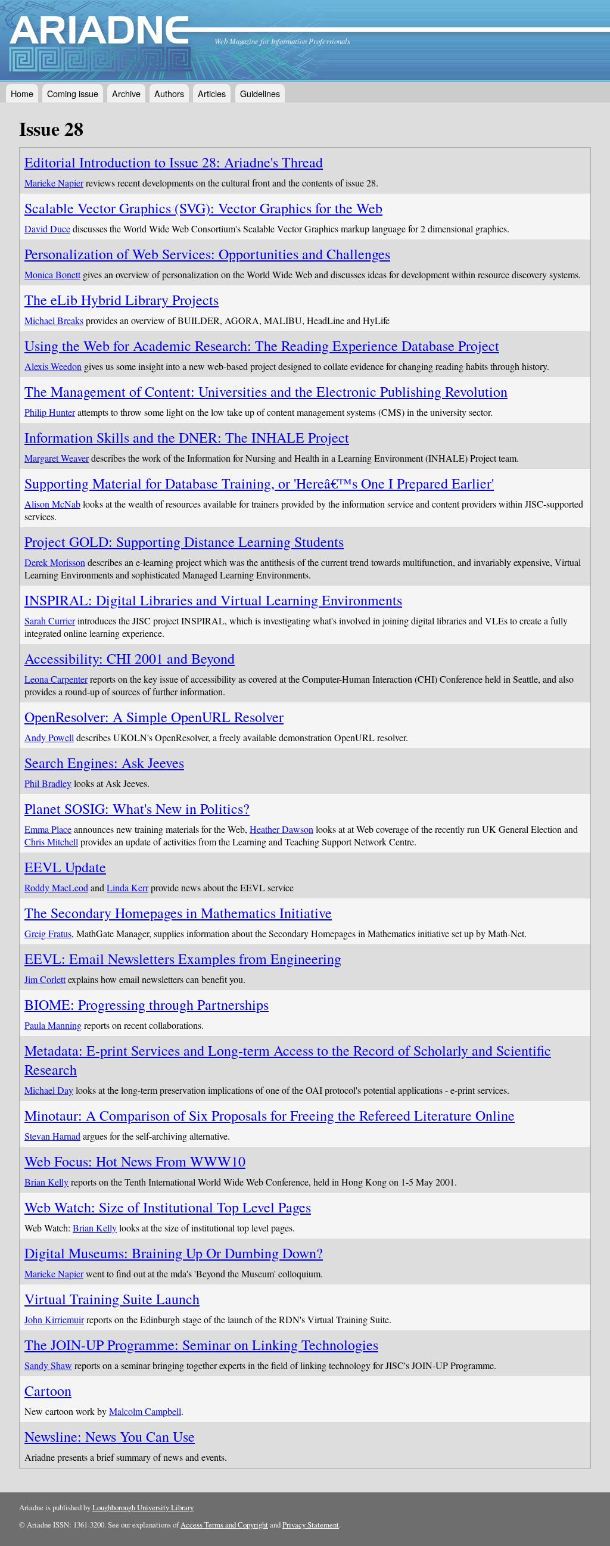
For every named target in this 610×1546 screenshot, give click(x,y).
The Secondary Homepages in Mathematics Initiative (178, 912)
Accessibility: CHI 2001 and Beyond (129, 658)
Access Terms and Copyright (224, 1524)
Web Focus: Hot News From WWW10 (134, 1161)
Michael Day (48, 1090)
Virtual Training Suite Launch (112, 1298)
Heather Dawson (281, 829)
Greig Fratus (47, 933)
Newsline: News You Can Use (109, 1436)
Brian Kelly (46, 1181)
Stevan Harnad (52, 1136)
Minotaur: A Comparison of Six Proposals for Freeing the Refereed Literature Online (269, 1115)
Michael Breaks (53, 320)
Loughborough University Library (143, 1507)
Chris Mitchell (51, 841)
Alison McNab (52, 503)
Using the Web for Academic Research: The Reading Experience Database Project (261, 345)
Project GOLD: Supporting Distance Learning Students (184, 541)
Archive (126, 93)
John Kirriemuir (54, 1319)
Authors (169, 93)
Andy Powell (49, 737)
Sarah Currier (49, 620)
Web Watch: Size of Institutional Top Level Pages (167, 1207)
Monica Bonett (52, 274)
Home (22, 93)
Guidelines (260, 93)
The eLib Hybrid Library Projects (121, 299)
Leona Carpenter (56, 679)
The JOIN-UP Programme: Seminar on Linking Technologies (201, 1344)
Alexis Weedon (53, 366)
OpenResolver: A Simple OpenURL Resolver (154, 716)
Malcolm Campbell (145, 1411)
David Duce (47, 228)
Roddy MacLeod (56, 887)
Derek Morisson (54, 562)
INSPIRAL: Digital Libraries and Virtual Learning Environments (213, 599)
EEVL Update (65, 866)
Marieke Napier (53, 182)
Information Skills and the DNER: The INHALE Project (186, 437)
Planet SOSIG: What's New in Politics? (137, 808)
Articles (212, 93)
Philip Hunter (49, 412)
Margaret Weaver (56, 458)
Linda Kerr (127, 887)
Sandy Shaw (48, 1365)
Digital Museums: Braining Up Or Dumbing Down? (173, 1252)
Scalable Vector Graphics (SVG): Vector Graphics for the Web (203, 207)
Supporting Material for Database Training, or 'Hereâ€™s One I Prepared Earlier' (259, 483)
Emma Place (47, 829)
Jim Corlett (45, 979)
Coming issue (72, 93)
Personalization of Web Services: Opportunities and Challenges (207, 253)
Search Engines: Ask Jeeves (104, 762)
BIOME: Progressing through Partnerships (146, 1004)
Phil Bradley (47, 783)
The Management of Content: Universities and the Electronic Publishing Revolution (266, 391)
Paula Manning (53, 1025)
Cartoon (47, 1390)
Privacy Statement (310, 1524)
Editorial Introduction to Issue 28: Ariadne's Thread (173, 162)
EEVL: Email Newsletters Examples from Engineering (182, 958)
